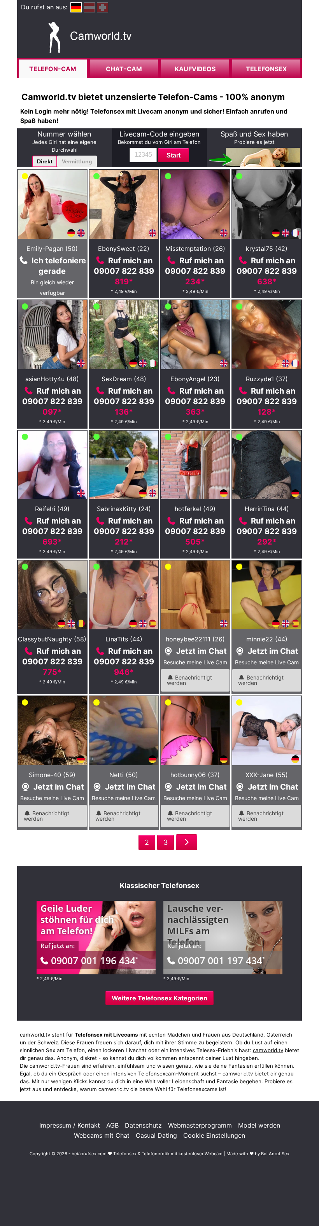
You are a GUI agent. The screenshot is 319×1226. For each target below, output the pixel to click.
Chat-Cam (124, 69)
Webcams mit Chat (102, 1135)
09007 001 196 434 (94, 960)
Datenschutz (143, 1125)
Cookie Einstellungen (214, 1135)
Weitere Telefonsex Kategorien (159, 998)
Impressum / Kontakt (69, 1125)
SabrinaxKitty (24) (124, 509)
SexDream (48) (124, 379)
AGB (112, 1125)
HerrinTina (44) (267, 509)
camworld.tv (268, 1050)
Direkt (45, 161)
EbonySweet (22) (123, 248)
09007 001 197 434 (221, 960)
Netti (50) (123, 775)
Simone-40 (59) (52, 775)
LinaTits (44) (123, 639)
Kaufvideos (195, 69)
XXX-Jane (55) (266, 775)
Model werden (259, 1125)
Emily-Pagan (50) (52, 248)
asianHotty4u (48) (52, 379)
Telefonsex (266, 69)
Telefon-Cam (52, 69)
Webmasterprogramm (200, 1125)
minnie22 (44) (266, 639)
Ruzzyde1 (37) (267, 379)
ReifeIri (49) (52, 509)
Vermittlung (77, 161)
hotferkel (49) (195, 509)
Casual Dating (156, 1135)
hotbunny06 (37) (195, 775)
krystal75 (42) (266, 248)
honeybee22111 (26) (195, 639)
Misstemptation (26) (195, 248)
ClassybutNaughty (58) (52, 639)
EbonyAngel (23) (195, 379)
